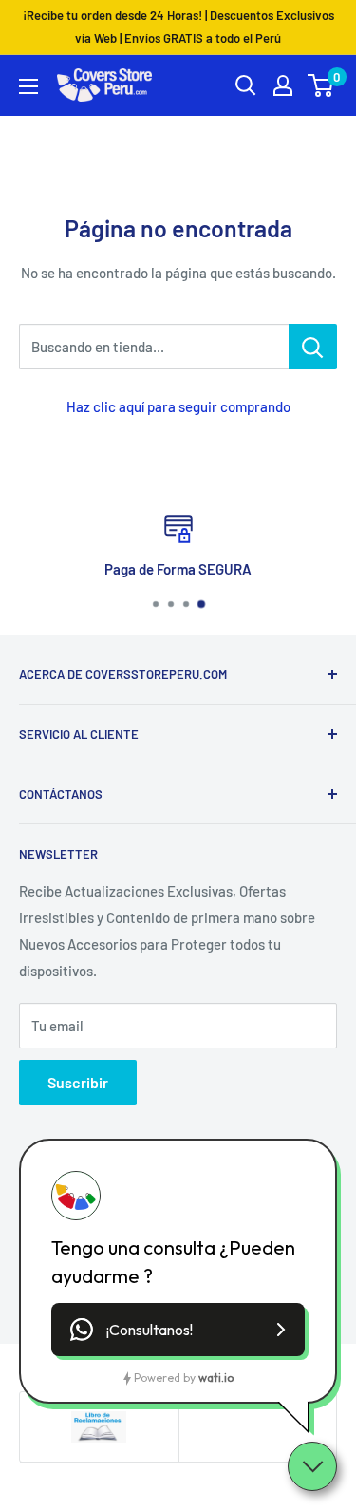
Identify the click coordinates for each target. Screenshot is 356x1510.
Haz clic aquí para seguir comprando (178, 406)
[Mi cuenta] (282, 85)
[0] (321, 85)
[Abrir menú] (28, 86)
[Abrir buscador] (245, 85)
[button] (178, 1329)
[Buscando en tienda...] (313, 346)
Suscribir (77, 1082)
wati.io (216, 1377)
